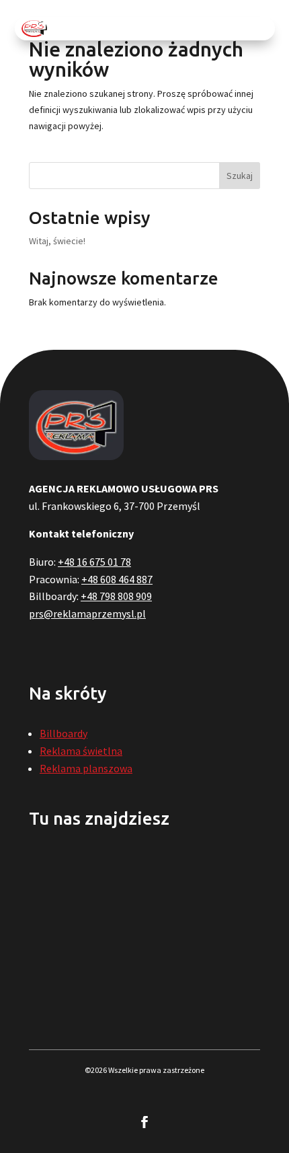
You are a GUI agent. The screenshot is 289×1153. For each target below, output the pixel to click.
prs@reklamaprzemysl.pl (87, 613)
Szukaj (239, 176)
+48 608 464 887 (117, 579)
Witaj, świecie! (57, 241)
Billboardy (63, 733)
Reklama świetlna (81, 750)
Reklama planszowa (86, 768)
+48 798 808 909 (116, 596)
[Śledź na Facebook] (144, 1122)
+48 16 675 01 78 (94, 561)
